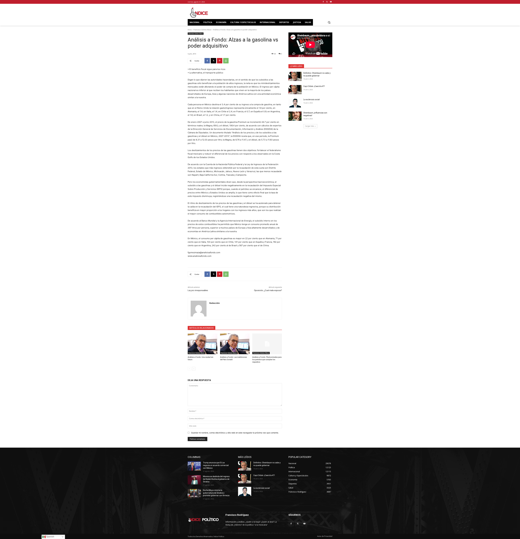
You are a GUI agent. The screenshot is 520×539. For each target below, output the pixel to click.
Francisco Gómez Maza (202, 30)
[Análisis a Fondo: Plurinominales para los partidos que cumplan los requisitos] (267, 344)
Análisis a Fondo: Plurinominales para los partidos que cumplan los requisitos (267, 359)
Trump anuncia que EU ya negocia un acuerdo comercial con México (216, 465)
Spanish (50, 536)
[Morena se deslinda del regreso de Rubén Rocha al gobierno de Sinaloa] (194, 479)
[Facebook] (323, 2)
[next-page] (193, 368)
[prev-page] (189, 368)
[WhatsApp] (226, 60)
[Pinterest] (219, 60)
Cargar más (309, 126)
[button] (329, 22)
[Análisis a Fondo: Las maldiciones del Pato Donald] (235, 344)
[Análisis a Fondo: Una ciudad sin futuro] (202, 344)
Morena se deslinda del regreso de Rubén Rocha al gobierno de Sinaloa (216, 479)
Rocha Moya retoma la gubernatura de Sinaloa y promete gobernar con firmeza (216, 493)
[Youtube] (330, 2)
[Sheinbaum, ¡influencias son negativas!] (295, 116)
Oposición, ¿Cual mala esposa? (268, 290)
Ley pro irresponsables (198, 290)
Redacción (214, 303)
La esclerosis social (311, 99)
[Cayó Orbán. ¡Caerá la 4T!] (295, 89)
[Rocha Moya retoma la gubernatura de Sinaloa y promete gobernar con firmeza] (194, 493)
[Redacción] (199, 308)
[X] (327, 2)
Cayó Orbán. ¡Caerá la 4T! (314, 86)
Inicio (190, 30)
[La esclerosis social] (295, 102)
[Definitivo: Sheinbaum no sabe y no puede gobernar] (295, 76)
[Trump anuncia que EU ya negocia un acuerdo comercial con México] (194, 466)
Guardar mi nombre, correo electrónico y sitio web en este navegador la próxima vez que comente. (235, 433)
